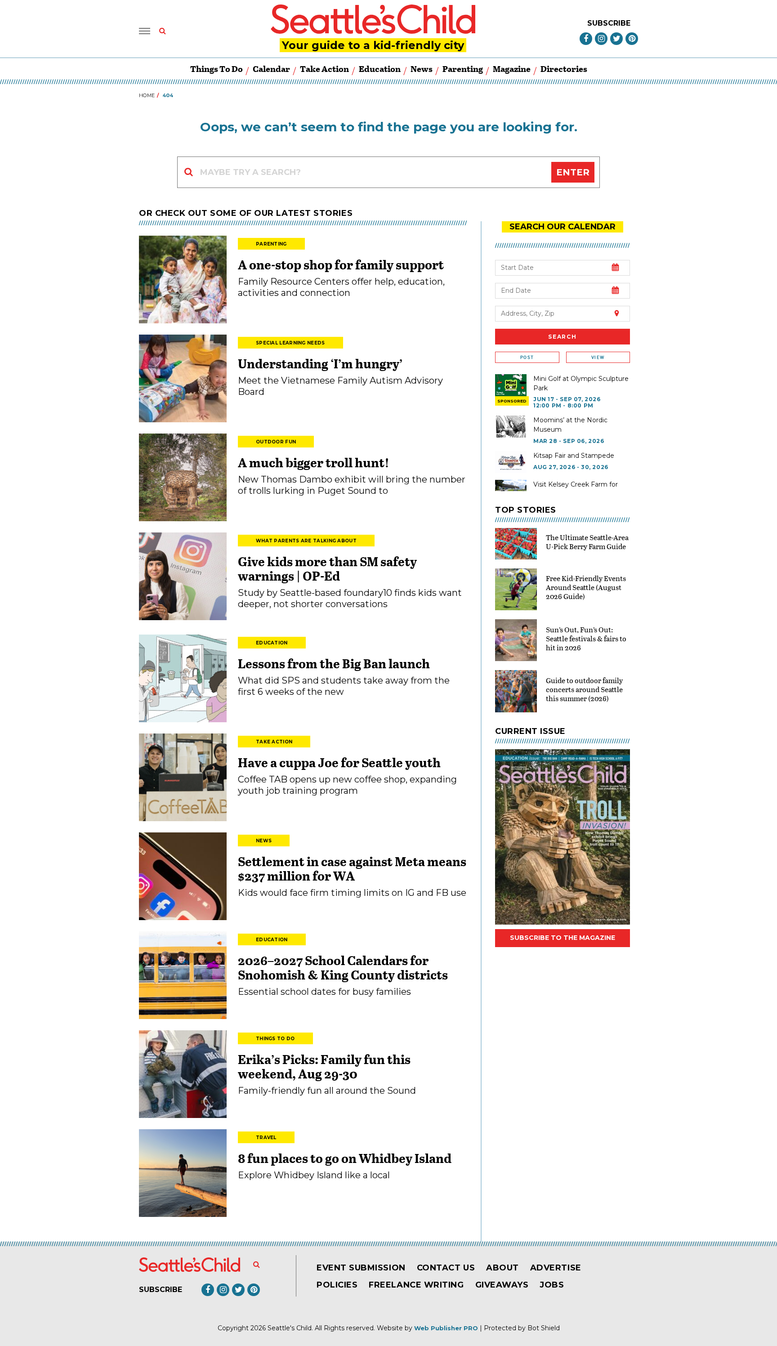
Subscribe (608, 23)
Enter (572, 172)
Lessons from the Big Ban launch (334, 663)
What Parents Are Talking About (306, 541)
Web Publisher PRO (446, 1328)
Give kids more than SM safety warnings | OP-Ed (327, 568)
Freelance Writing (416, 1285)
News (422, 69)
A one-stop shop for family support (341, 264)
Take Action (324, 69)
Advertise (555, 1268)
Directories (563, 69)
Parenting (462, 69)
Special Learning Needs (290, 343)
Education (380, 69)
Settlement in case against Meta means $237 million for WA (352, 868)
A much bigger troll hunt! (313, 462)
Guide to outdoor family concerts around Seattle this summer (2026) (584, 689)
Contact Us (446, 1268)
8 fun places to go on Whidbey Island (346, 1158)
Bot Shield (543, 1328)
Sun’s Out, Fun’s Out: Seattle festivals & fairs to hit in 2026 (586, 638)
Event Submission (361, 1268)
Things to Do (216, 69)
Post (527, 357)
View (597, 357)
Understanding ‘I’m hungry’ (320, 363)
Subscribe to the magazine (562, 938)
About (502, 1268)
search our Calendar (562, 227)
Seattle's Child (290, 1328)
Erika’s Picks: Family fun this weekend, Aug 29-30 (324, 1066)
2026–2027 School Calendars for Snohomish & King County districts (343, 967)
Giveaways (502, 1285)
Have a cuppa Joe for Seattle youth (339, 762)
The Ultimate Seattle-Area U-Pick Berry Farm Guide (587, 541)
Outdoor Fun (276, 442)
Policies (337, 1285)
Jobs (552, 1285)
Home (147, 95)
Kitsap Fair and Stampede (573, 456)
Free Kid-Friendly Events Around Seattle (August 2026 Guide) (586, 587)
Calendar (271, 69)
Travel (266, 1137)
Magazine (512, 69)
